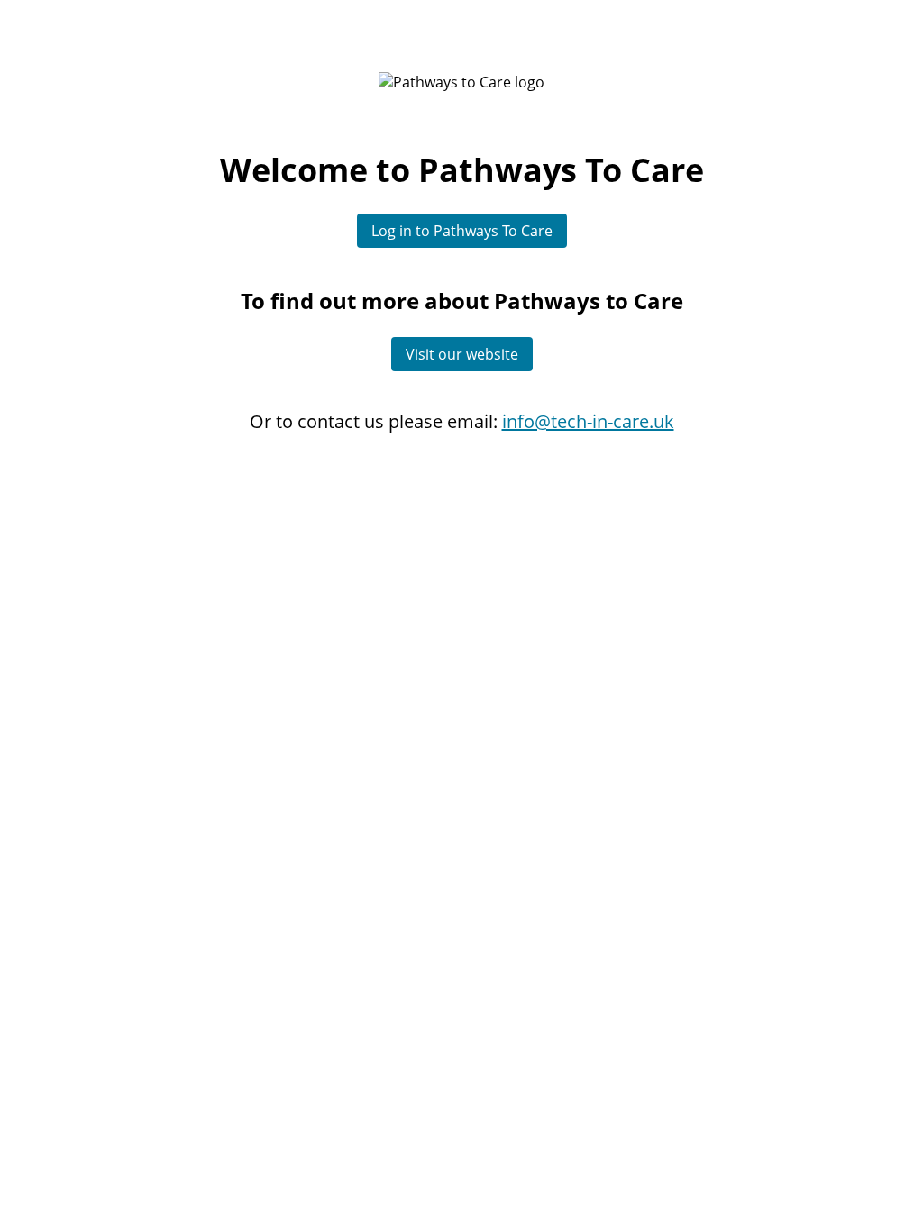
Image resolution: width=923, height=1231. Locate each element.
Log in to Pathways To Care (462, 231)
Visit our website (462, 354)
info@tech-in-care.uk (588, 421)
